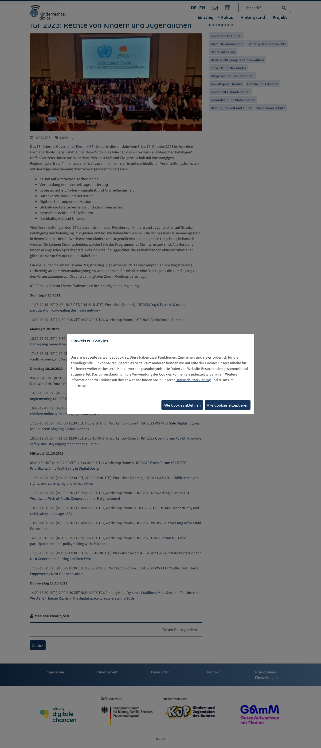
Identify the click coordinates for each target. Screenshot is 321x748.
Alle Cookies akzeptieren (227, 405)
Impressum (79, 385)
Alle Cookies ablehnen (182, 405)
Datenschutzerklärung (193, 380)
